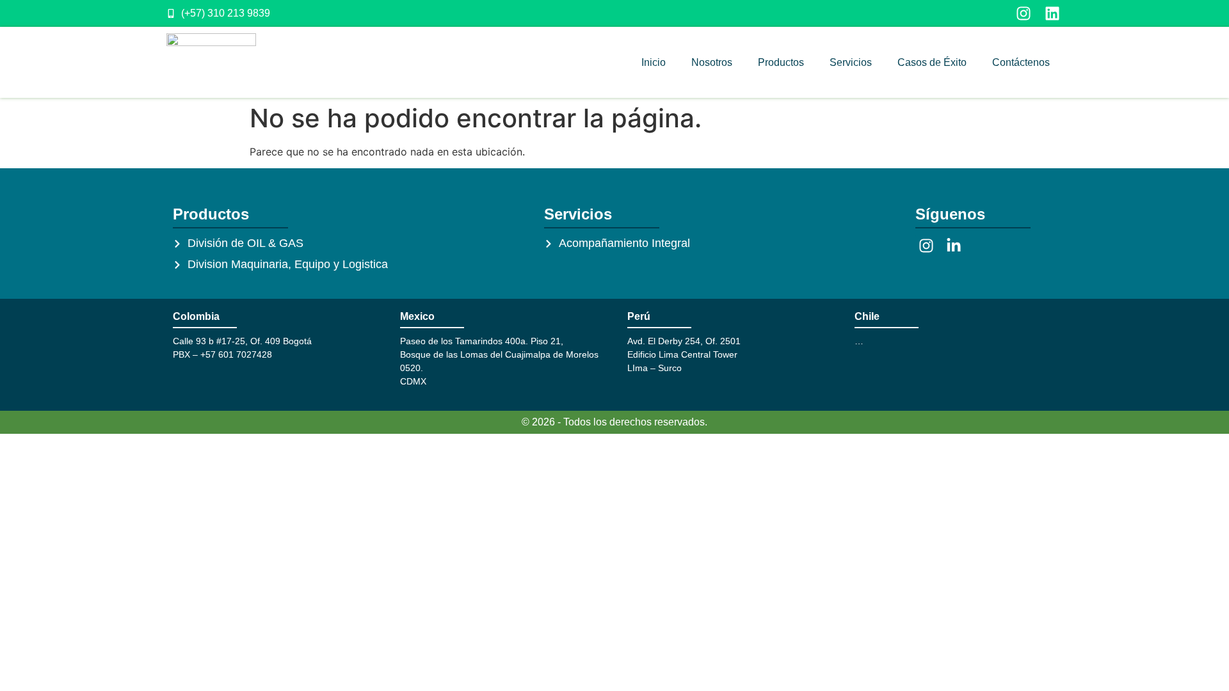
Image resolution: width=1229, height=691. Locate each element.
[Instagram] (1023, 13)
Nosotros (711, 62)
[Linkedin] (1052, 13)
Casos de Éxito (932, 62)
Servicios (851, 62)
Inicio (653, 62)
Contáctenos (1021, 62)
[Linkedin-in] (954, 246)
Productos (781, 62)
